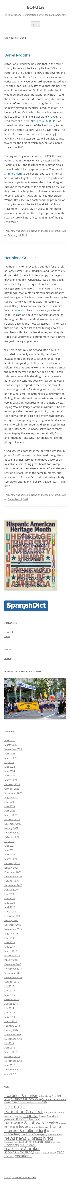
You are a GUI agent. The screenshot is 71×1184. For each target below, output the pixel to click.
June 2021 (9, 845)
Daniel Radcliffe (17, 55)
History (62, 1123)
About (7, 658)
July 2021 (9, 841)
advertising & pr (47, 1096)
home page (11, 1126)
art (59, 1095)
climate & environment (54, 1099)
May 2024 (9, 771)
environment (58, 1112)
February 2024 (12, 784)
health (52, 1122)
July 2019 (9, 938)
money (52, 1134)
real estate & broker (22, 1148)
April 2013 (9, 1047)
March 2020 (10, 911)
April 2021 (9, 854)
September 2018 (13, 973)
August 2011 (11, 1074)
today (53, 1152)
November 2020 (13, 876)
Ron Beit (17, 310)
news (9, 1138)
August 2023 (11, 797)
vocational (23, 1155)
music (59, 1134)
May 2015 (9, 995)
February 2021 (12, 863)
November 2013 (13, 1038)
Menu (35, 24)
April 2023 (9, 810)
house (23, 1126)
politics (56, 1141)
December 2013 (12, 1034)
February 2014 (12, 1025)
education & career (23, 1111)
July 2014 (9, 1008)
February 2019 (12, 955)
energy (47, 1112)
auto (7, 1099)
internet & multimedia (23, 1130)
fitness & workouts (49, 1116)
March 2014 (10, 1021)
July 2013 (9, 1043)
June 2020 (9, 898)
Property (11, 1144)
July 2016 (9, 986)
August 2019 (11, 933)
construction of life (35, 1102)
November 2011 (13, 1069)
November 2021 (13, 832)
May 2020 (9, 902)
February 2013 (12, 1056)
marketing (12, 1134)
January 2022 (11, 828)
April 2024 (9, 775)
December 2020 (12, 872)
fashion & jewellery (13, 1116)
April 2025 (9, 753)
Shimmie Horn (13, 173)
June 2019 (9, 942)
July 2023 (9, 801)
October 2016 (11, 981)
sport (37, 1152)
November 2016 (13, 977)
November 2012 (13, 1060)
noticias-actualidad (13, 1142)
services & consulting (19, 1152)
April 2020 (9, 907)
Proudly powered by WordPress (20, 1177)
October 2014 (11, 999)
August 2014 (11, 1003)
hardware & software (25, 1123)
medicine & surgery (34, 1134)
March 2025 (10, 758)
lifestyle (50, 1131)
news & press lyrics (34, 1138)
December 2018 (12, 964)
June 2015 (9, 990)
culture (54, 230)
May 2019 (9, 946)
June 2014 (9, 1012)
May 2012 (9, 1065)
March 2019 (10, 951)
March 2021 (10, 859)
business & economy (27, 1099)
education (16, 1106)
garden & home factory (22, 1119)
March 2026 (10, 744)
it (45, 1130)
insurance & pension (39, 1126)
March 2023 (10, 815)
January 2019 (11, 959)
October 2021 (11, 837)
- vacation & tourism (21, 1095)
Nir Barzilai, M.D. (41, 121)
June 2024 (9, 766)
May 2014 (9, 1017)
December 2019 (12, 924)
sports (45, 1152)
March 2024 (10, 780)
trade (60, 1152)
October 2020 (11, 880)
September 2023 (13, 793)
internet (55, 1127)
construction (14, 1102)
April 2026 (9, 740)
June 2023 (9, 806)
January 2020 (11, 920)
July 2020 (9, 894)
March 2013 (10, 1052)
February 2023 (12, 819)
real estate (28, 1145)
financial (30, 1115)
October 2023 (11, 788)
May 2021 (9, 850)
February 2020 (12, 916)
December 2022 (12, 823)
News (34, 230)
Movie (62, 230)
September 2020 (13, 885)
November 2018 (13, 968)
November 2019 (13, 929)
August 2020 (11, 889)
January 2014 (11, 1030)
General (8, 632)
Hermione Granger (20, 257)
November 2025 (13, 749)
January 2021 (11, 867)
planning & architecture (37, 1141)
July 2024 (9, 762)
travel (9, 1155)
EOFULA (35, 7)
